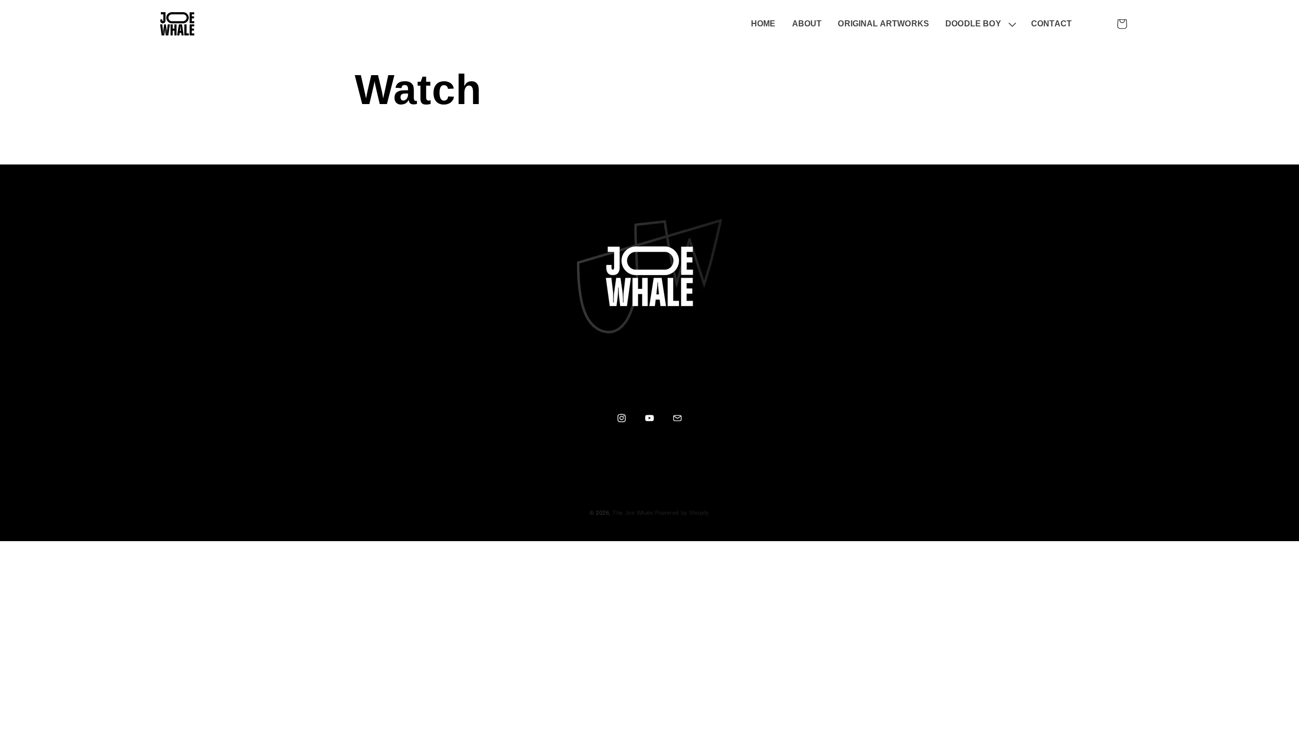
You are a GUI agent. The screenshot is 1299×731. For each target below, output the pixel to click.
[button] (980, 24)
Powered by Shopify (682, 513)
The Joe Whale (632, 513)
